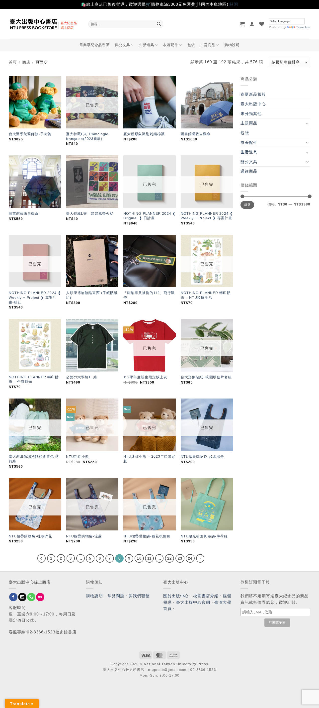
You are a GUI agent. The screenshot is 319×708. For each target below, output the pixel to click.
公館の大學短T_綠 (81, 377)
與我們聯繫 (139, 596)
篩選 (247, 204)
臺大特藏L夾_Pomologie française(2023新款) (87, 136)
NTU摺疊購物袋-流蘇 (84, 536)
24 (190, 558)
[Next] (200, 558)
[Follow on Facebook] (13, 597)
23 (180, 558)
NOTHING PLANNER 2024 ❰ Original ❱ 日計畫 (149, 215)
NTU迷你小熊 (77, 457)
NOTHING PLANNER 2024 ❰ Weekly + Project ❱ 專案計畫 (207, 215)
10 (139, 558)
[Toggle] (307, 123)
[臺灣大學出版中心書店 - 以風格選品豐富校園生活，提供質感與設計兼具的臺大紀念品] (45, 24)
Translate (303, 27)
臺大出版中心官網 (193, 602)
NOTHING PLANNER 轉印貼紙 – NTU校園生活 (206, 295)
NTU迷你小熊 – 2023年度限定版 (149, 458)
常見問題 (115, 596)
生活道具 (146, 45)
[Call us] (31, 597)
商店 (26, 62)
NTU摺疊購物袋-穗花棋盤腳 (146, 536)
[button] (242, 23)
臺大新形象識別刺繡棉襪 (144, 134)
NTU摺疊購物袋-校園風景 (202, 457)
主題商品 (207, 45)
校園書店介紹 (206, 596)
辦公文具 (122, 45)
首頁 (13, 62)
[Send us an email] (22, 597)
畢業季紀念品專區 (95, 45)
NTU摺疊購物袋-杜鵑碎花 (30, 536)
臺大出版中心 (253, 104)
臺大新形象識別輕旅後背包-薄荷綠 (34, 458)
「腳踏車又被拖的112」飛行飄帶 (149, 295)
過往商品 (248, 171)
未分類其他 (251, 113)
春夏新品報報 (253, 94)
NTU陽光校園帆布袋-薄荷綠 (204, 536)
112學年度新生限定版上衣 (145, 377)
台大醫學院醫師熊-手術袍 (30, 134)
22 (169, 558)
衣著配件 (170, 45)
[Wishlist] (261, 23)
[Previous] (41, 558)
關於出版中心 (176, 596)
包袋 (191, 45)
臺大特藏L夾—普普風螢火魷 (89, 213)
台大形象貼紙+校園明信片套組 (206, 377)
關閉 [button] (234, 4)
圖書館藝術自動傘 (24, 213)
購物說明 (232, 45)
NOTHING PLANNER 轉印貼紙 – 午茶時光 (34, 379)
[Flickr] (40, 597)
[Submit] (159, 24)
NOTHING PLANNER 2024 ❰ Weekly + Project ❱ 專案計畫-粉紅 (35, 297)
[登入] (252, 23)
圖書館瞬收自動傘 (196, 134)
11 (149, 558)
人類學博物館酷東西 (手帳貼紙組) (92, 295)
